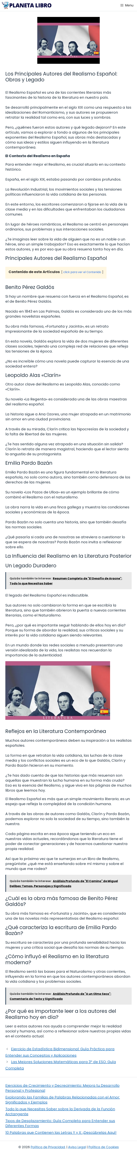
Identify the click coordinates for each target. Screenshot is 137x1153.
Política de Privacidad (48, 1147)
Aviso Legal (77, 1147)
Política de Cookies (103, 1147)
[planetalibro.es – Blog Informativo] (26, 5)
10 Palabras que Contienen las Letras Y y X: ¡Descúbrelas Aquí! (60, 1132)
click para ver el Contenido (82, 272)
